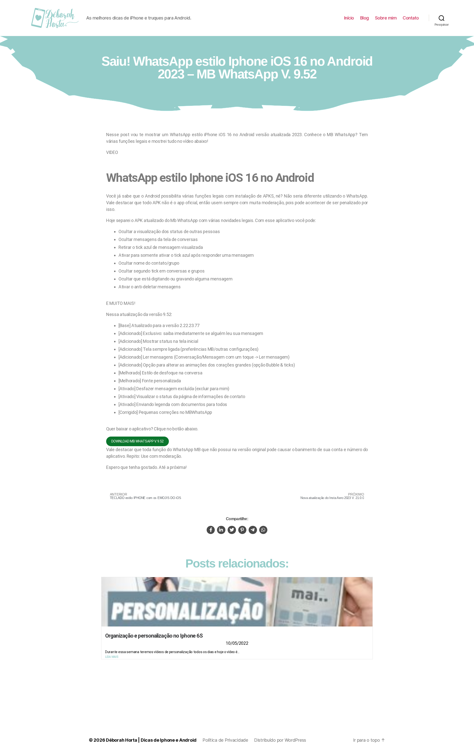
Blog (364, 17)
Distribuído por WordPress (280, 740)
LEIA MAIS (111, 657)
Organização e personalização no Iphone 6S (154, 636)
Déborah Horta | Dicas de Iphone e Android (151, 740)
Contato (411, 17)
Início (349, 17)
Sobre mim (386, 17)
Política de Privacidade (225, 740)
